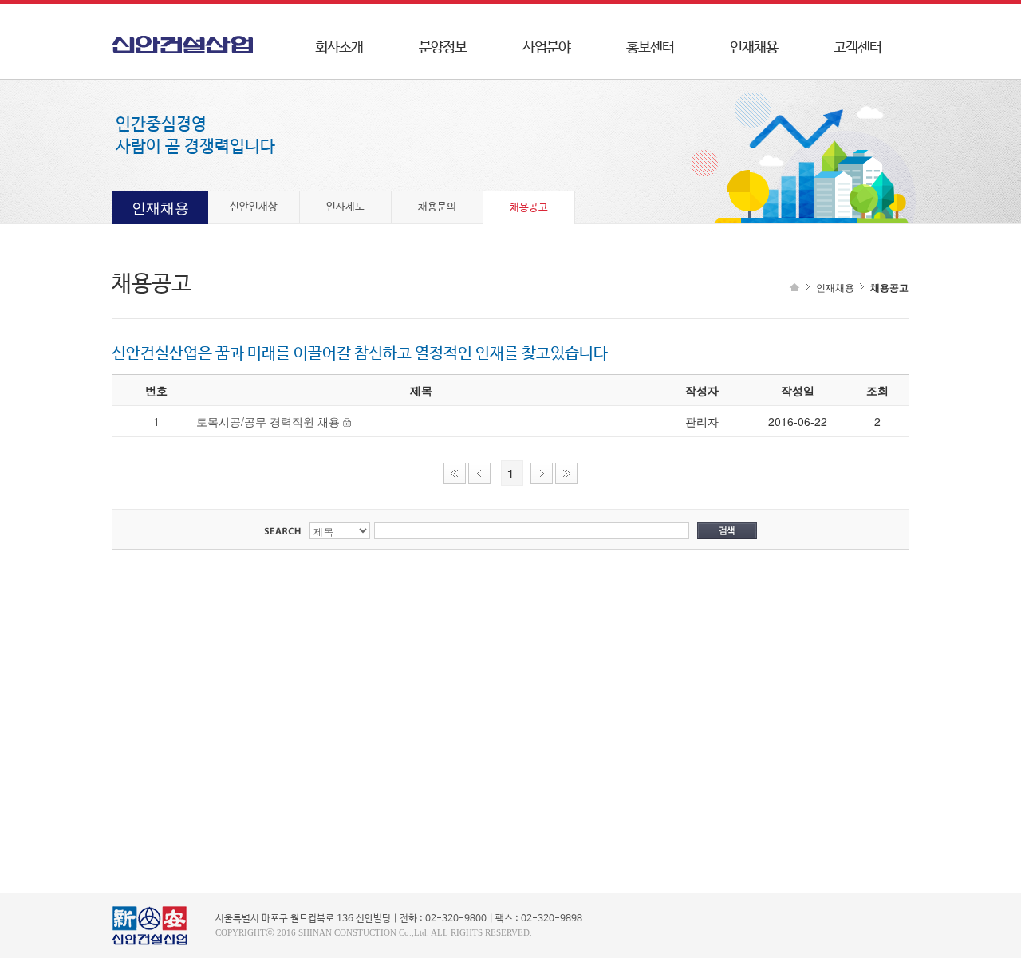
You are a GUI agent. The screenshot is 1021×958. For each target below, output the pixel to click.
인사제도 (345, 207)
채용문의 (437, 207)
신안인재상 (254, 207)
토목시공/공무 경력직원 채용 (268, 421)
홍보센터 (650, 48)
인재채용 (754, 48)
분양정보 (443, 48)
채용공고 (529, 208)
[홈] (793, 287)
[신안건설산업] (190, 50)
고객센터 (857, 48)
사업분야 (546, 48)
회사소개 (339, 48)
